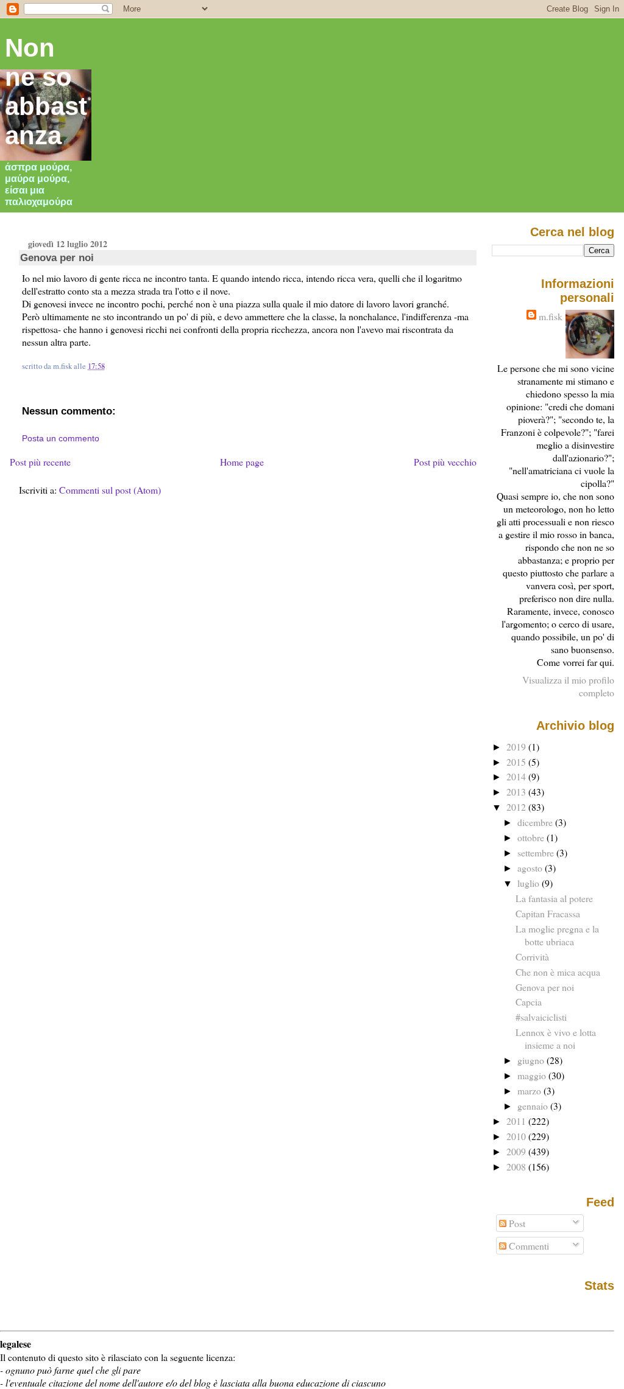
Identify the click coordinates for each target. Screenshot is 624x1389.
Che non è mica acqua (558, 971)
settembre (536, 852)
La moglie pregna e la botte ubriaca (557, 935)
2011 (517, 1120)
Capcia (529, 1001)
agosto (531, 867)
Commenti (527, 1245)
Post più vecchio (445, 461)
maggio (532, 1075)
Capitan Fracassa (548, 913)
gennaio (533, 1105)
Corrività (532, 956)
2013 (517, 791)
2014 (517, 776)
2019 (517, 746)
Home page (242, 461)
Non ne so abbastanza (46, 91)
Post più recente (40, 461)
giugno (532, 1060)
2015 (517, 761)
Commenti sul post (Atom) (110, 489)
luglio (529, 882)
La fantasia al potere (554, 898)
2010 (517, 1136)
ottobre (532, 837)
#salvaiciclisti (541, 1016)
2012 (517, 806)
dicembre (536, 822)
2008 (517, 1166)
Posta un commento (60, 438)
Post (515, 1223)
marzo (530, 1090)
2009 (517, 1151)
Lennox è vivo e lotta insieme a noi (556, 1038)
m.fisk (550, 316)
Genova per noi (57, 257)
